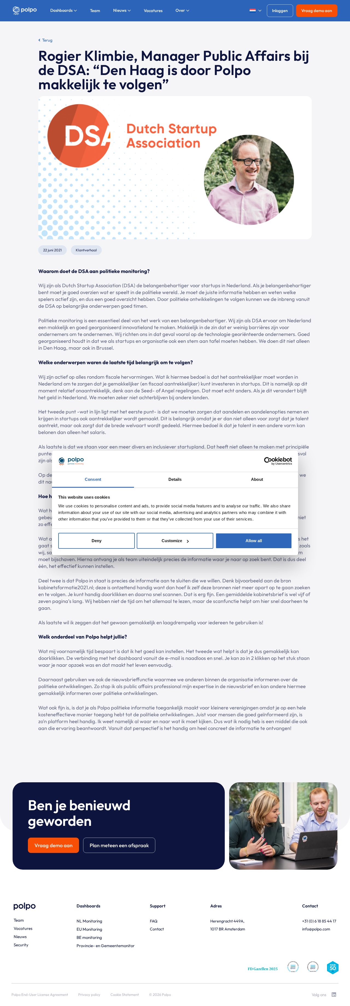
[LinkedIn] (333, 994)
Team (19, 920)
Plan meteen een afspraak (119, 845)
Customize (172, 540)
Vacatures (23, 928)
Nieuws (20, 936)
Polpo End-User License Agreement (39, 994)
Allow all (254, 540)
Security (21, 944)
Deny (96, 540)
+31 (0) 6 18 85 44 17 (319, 921)
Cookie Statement (124, 994)
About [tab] (257, 479)
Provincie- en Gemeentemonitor (106, 945)
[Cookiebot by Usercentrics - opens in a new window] (268, 461)
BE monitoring (89, 937)
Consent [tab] (93, 479)
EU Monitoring (89, 929)
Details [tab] (175, 479)
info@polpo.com (316, 929)
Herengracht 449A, (227, 921)
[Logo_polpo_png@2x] (25, 10)
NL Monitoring (89, 921)
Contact (157, 929)
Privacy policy (89, 994)
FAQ (154, 921)
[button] (253, 11)
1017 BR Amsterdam (227, 929)
